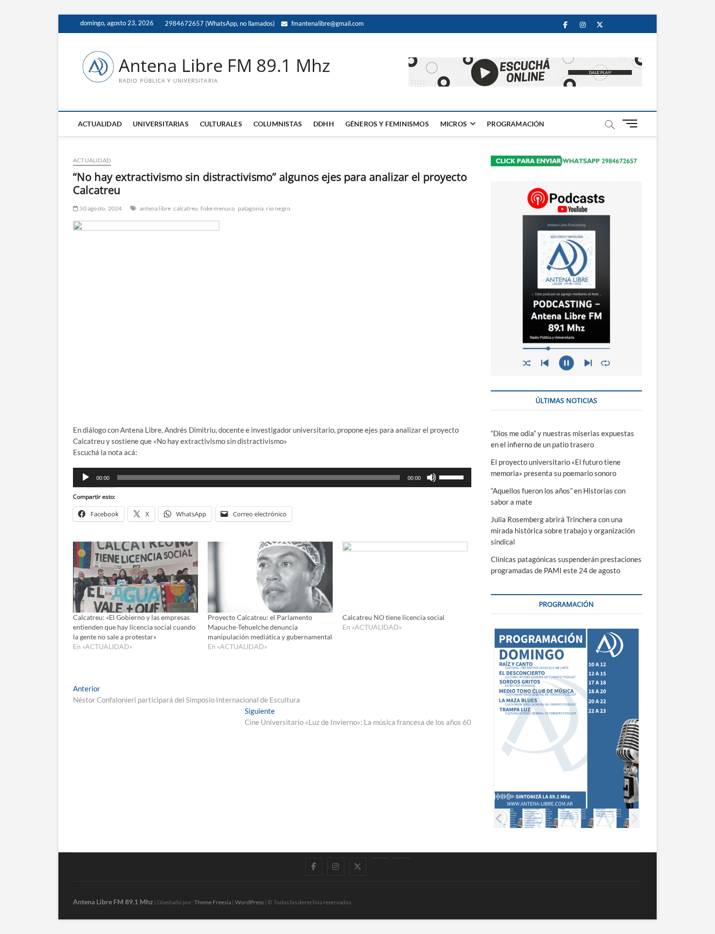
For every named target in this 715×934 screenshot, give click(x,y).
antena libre (155, 208)
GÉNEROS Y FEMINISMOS (387, 124)
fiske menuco (217, 208)
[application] (272, 477)
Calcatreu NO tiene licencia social (393, 617)
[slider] (452, 476)
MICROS (453, 124)
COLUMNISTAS (277, 124)
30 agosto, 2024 (100, 208)
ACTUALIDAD (100, 124)
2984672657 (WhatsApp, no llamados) (219, 23)
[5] (540, 818)
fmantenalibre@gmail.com (327, 23)
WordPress (249, 902)
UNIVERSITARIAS (161, 124)
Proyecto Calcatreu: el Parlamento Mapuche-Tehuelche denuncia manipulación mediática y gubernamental (270, 627)
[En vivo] (401, 858)
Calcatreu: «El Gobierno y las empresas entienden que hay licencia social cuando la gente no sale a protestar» (134, 627)
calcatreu (185, 208)
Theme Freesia (212, 902)
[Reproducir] (85, 477)
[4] (505, 818)
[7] (611, 818)
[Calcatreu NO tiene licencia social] (404, 577)
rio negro (278, 208)
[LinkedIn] (379, 858)
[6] (576, 818)
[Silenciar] (431, 477)
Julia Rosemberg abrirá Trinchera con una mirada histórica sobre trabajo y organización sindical (563, 530)
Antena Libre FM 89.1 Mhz (224, 65)
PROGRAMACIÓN (515, 124)
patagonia (251, 208)
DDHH (323, 124)
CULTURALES (221, 124)
